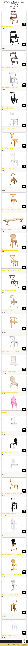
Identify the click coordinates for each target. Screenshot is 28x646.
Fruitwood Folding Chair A (9, 67)
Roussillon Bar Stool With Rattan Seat (13, 574)
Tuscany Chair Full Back (9, 371)
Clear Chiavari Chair (8, 128)
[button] (14, 8)
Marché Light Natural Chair (10, 250)
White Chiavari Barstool (9, 635)
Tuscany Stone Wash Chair (10, 392)
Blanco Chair (6, 432)
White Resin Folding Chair (9, 87)
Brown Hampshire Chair (9, 189)
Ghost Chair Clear (7, 473)
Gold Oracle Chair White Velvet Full (12, 493)
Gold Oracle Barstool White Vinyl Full (13, 554)
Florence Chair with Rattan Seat (11, 209)
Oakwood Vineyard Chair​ (9, 290)
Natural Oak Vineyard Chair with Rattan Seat (15, 270)
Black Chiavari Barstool (9, 513)
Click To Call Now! (15, 644)
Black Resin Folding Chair (9, 47)
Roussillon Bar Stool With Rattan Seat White (15, 594)
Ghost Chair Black (7, 452)
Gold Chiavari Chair (8, 148)
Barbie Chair (5, 412)
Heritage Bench (6, 229)
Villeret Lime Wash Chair (9, 331)
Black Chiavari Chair (8, 107)
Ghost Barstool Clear (8, 534)
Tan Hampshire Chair (8, 310)
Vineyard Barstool (7, 615)
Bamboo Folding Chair (8, 26)
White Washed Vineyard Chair (11, 351)
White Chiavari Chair (8, 168)
